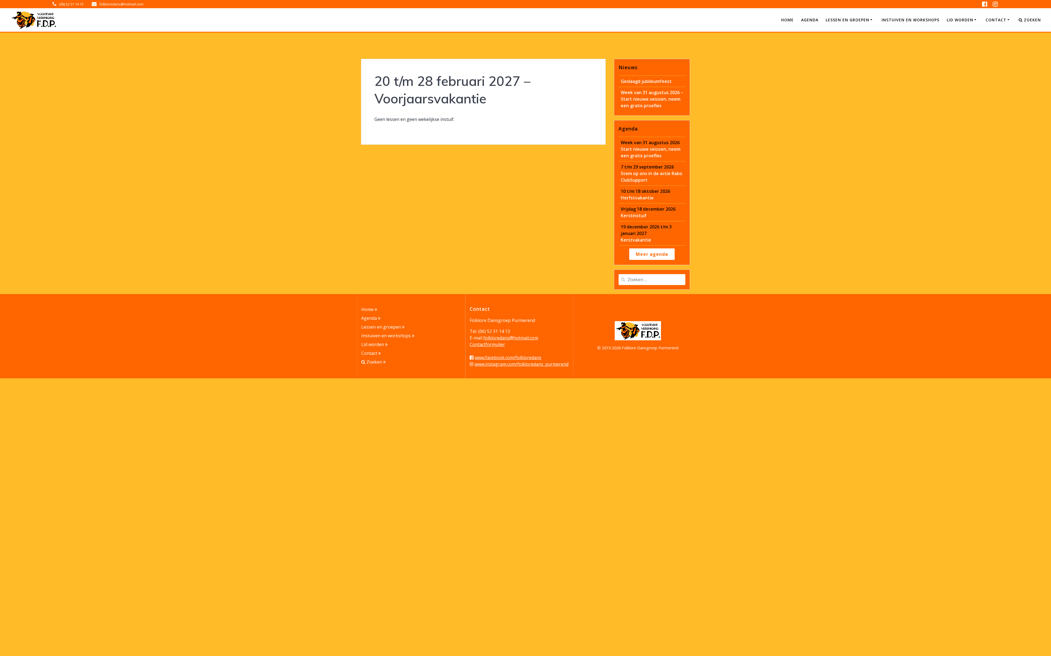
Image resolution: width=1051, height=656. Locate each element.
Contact (996, 19)
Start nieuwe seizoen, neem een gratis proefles (650, 149)
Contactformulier (487, 344)
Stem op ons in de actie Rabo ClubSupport (651, 173)
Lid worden (960, 19)
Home (787, 19)
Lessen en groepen (847, 19)
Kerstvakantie (646, 233)
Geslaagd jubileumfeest (646, 81)
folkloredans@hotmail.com (510, 338)
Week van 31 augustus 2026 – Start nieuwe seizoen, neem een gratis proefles (652, 99)
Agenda (809, 19)
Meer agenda (652, 254)
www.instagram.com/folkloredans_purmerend (521, 364)
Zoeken (1032, 19)
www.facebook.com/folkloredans (508, 358)
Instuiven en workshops (910, 19)
